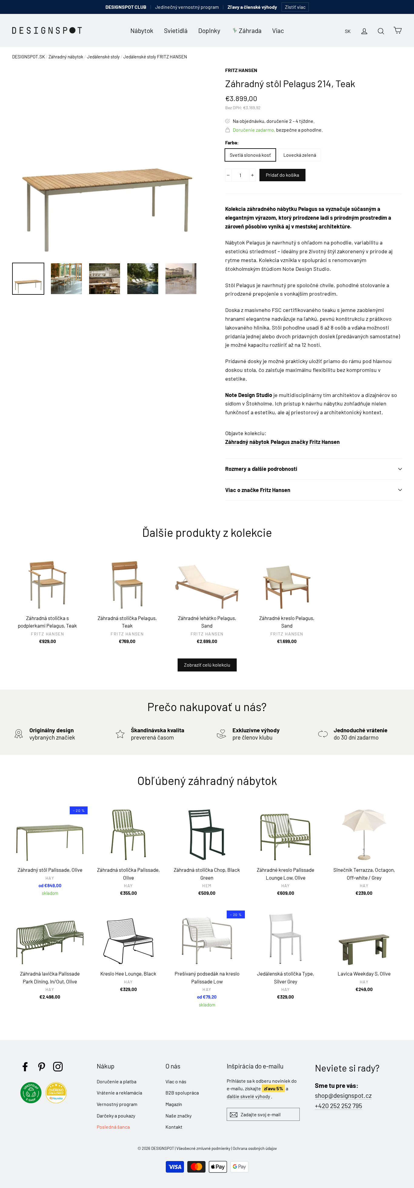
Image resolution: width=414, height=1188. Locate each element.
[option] (107, 161)
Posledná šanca (113, 1127)
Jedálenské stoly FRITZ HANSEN (155, 56)
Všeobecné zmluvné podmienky (203, 1148)
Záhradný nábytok (65, 56)
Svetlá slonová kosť (250, 155)
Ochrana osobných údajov (255, 1148)
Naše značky (178, 1115)
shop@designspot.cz (343, 1095)
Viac (278, 30)
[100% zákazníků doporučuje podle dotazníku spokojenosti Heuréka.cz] (57, 1101)
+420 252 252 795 (338, 1105)
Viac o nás (175, 1081)
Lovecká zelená (299, 155)
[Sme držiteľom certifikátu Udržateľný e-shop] (32, 1101)
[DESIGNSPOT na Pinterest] (41, 1066)
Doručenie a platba (116, 1081)
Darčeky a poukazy (116, 1115)
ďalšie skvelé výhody (248, 1096)
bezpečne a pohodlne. (278, 130)
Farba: (232, 142)
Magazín (173, 1104)
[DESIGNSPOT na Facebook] (25, 1066)
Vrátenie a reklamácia (119, 1092)
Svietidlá (176, 30)
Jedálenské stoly (103, 56)
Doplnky (209, 30)
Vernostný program (117, 1104)
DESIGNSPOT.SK (28, 56)
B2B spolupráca (182, 1092)
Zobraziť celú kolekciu (207, 665)
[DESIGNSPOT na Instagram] (58, 1066)
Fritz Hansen (241, 70)
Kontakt (173, 1127)
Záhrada (250, 30)
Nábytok (141, 30)
